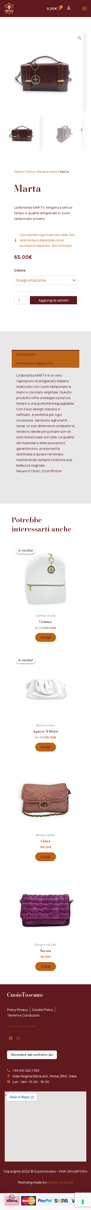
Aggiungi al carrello (53, 300)
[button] (84, 8)
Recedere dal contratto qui (32, 1054)
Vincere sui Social (59, 1182)
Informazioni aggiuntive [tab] (34, 363)
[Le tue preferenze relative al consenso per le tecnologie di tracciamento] (82, 1201)
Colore (19, 270)
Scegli (45, 637)
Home (18, 172)
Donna (30, 172)
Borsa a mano (47, 172)
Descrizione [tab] (25, 354)
